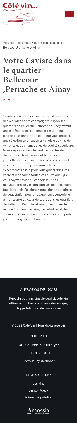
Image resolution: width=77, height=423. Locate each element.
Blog (18, 43)
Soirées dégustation (38, 397)
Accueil (8, 43)
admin (12, 99)
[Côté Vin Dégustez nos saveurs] (21, 14)
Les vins (38, 383)
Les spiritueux (38, 390)
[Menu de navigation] (69, 14)
